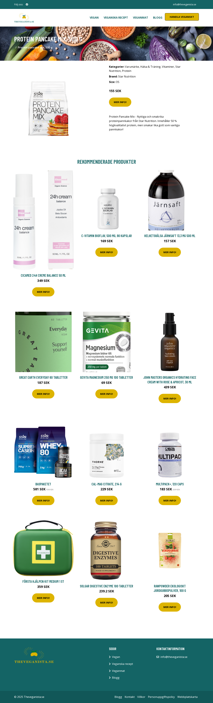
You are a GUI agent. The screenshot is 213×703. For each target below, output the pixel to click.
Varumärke (132, 67)
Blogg (157, 17)
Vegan (94, 17)
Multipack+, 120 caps (170, 484)
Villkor (141, 697)
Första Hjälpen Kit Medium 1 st (43, 581)
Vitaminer (168, 67)
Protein (126, 71)
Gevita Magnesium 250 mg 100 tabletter (106, 377)
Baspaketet (43, 484)
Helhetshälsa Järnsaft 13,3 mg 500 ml (169, 236)
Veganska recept (116, 17)
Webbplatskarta (187, 697)
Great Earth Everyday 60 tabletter (43, 377)
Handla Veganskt (182, 16)
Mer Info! (120, 102)
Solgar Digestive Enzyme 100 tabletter (106, 586)
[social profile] (26, 4)
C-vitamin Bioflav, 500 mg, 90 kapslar (106, 236)
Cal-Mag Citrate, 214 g (107, 484)
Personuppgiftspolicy (161, 697)
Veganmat (140, 17)
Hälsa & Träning (150, 67)
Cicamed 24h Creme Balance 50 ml (43, 275)
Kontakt (130, 697)
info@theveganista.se (184, 4)
